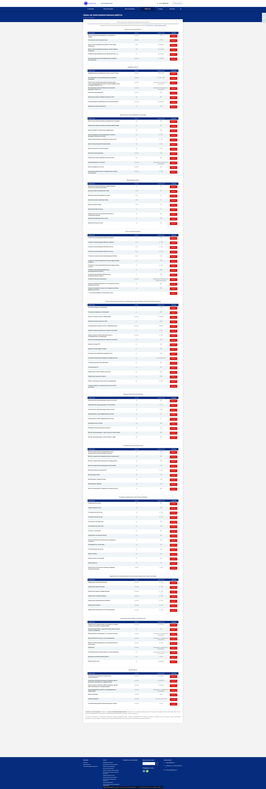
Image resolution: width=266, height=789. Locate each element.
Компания (85, 760)
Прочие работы (133, 669)
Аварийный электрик (108, 762)
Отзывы (160, 9)
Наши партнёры (86, 764)
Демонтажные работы (133, 180)
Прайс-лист (148, 9)
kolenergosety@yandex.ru (171, 770)
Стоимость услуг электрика (130, 760)
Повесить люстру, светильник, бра (111, 770)
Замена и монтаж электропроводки (133, 394)
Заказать (173, 36)
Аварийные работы (133, 67)
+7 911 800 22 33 (163, 3)
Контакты (172, 9)
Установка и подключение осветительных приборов (133, 497)
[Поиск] (181, 9)
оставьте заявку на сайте (160, 25)
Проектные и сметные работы (133, 29)
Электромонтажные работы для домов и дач (133, 618)
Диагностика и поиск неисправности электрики (133, 115)
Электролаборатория (108, 782)
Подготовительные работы (133, 231)
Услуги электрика (108, 9)
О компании (90, 9)
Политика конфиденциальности (90, 766)
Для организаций (129, 9)
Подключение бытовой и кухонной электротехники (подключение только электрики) (133, 576)
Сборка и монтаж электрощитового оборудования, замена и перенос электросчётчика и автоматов (133, 301)
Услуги (105, 760)
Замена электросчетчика (109, 775)
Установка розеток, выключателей (133, 445)
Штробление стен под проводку (110, 764)
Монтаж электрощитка (108, 768)
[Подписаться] (156, 763)
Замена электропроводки (109, 766)
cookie (137, 787)
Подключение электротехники (110, 777)
